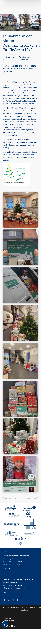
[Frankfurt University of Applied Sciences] (11, 533)
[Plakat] (20, 474)
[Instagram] (9, 600)
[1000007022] (20, 285)
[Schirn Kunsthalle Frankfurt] (14, 515)
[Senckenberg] (11, 524)
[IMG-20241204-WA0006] (20, 399)
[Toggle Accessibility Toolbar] (5, 624)
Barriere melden (9, 626)
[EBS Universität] (20, 540)
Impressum (7, 613)
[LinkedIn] (17, 600)
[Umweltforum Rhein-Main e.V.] (30, 524)
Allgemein (26, 57)
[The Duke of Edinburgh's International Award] (29, 533)
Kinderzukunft (23, 90)
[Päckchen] (20, 436)
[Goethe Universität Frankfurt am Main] (10, 508)
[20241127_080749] (20, 323)
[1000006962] (20, 210)
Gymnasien (23, 60)
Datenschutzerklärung (11, 607)
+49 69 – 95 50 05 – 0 (17, 564)
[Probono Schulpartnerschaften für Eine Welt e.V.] (28, 515)
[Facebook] (5, 600)
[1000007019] (20, 247)
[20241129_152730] (20, 361)
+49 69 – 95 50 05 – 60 (17, 588)
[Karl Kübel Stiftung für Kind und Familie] (28, 508)
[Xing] (13, 600)
